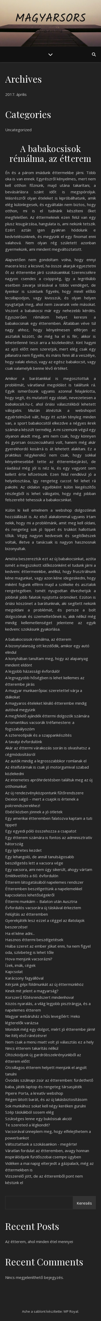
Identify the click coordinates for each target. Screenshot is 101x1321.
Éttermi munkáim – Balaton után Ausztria (41, 901)
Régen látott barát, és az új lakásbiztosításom (46, 1099)
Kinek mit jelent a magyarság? (32, 990)
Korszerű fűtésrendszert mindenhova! (39, 997)
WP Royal (70, 1311)
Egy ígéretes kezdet (23, 850)
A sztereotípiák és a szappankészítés (38, 735)
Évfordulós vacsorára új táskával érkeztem (43, 907)
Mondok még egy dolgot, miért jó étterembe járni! (50, 1029)
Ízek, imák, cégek (20, 965)
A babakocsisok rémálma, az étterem (38, 639)
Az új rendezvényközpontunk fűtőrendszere (44, 792)
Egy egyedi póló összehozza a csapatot (40, 831)
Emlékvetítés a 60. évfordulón (31, 875)
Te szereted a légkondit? (27, 1124)
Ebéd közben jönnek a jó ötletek (33, 811)
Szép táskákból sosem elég (29, 1112)
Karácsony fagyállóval (24, 978)
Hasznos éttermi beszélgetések (34, 939)
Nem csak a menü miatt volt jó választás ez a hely (49, 1042)
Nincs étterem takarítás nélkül (31, 1048)
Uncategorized (18, 129)
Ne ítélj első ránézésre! (26, 1035)
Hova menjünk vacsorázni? (28, 958)
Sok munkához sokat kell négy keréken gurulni (45, 1105)
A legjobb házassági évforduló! (32, 671)
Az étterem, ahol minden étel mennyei (39, 1241)
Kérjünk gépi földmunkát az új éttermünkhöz (44, 984)
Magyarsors (50, 19)
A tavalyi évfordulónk (23, 741)
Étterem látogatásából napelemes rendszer (44, 882)
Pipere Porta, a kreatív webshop (34, 1093)
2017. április (16, 94)
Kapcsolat (14, 971)
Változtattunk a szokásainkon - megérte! (41, 1144)
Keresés (84, 1203)
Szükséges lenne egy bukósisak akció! (38, 1118)
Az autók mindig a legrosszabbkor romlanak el (45, 760)
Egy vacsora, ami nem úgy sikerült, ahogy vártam (48, 869)
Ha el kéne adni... (20, 933)
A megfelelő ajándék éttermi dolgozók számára (47, 715)
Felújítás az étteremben (26, 914)
